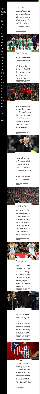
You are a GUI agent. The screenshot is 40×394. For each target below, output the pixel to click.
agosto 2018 (2, 66)
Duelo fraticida (20, 205)
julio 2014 (2, 103)
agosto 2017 (2, 75)
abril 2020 (2, 61)
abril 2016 (2, 87)
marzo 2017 (2, 79)
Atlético (17, 339)
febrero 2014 (2, 107)
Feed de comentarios (2, 120)
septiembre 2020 (2, 57)
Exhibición (28, 80)
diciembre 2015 (2, 90)
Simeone (19, 387)
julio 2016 (2, 85)
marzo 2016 (2, 88)
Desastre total (20, 7)
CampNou (23, 80)
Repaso (21, 81)
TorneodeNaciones (24, 31)
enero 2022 (2, 45)
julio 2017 (2, 76)
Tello (25, 81)
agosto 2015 (2, 93)
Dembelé (26, 80)
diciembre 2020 (2, 55)
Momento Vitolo (20, 360)
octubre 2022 (2, 38)
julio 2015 (2, 94)
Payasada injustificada (22, 154)
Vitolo (23, 387)
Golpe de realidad (21, 102)
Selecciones (17, 6)
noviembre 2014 (2, 100)
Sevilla (17, 387)
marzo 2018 (2, 70)
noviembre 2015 (2, 91)
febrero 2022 (2, 44)
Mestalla (19, 289)
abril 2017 (2, 78)
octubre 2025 (2, 23)
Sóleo (21, 387)
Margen (17, 289)
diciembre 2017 (2, 72)
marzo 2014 (2, 106)
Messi (18, 81)
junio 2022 (2, 41)
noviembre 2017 (2, 73)
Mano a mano (4, 16)
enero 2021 (2, 54)
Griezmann (27, 339)
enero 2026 (2, 21)
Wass (26, 289)
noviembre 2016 (2, 82)
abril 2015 (2, 96)
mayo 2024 (2, 29)
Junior (17, 81)
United (19, 133)
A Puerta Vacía (3, 0)
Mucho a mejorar (21, 310)
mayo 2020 (2, 60)
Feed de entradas (2, 119)
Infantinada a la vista (2, 6)
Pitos (21, 289)
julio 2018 (2, 67)
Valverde (27, 81)
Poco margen (19, 260)
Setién (23, 81)
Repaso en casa (20, 52)
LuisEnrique (17, 31)
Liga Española (17, 359)
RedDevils (17, 133)
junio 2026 (2, 20)
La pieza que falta (2, 9)
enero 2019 (2, 63)
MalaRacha (20, 31)
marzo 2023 (2, 35)
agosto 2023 (2, 32)
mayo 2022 (2, 42)
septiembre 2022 (2, 39)
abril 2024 (2, 30)
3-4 (16, 80)
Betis (21, 80)
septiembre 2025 (2, 24)
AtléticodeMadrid (20, 339)
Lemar (29, 339)
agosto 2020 (2, 58)
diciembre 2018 (2, 64)
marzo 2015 (2, 97)
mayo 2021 (2, 51)
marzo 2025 (2, 27)
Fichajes (24, 339)
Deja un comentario (25, 53)
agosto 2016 (2, 84)
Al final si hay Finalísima (3, 8)
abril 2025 (2, 26)
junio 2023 (2, 33)
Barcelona (19, 80)
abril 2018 (2, 69)
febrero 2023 (2, 36)
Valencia (24, 289)
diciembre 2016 (2, 81)
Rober (21, 53)
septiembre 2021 (2, 48)
